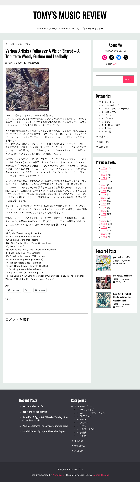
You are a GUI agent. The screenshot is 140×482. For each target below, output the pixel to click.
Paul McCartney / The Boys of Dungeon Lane (45, 425)
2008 (104, 227)
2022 (104, 181)
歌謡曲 (108, 128)
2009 (104, 224)
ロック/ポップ (112, 105)
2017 (103, 197)
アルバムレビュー (108, 102)
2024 (104, 174)
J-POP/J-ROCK (112, 125)
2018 (103, 194)
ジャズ (108, 115)
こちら (116, 63)
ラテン (108, 121)
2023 (104, 178)
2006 (104, 233)
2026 (104, 168)
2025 (104, 171)
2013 (103, 210)
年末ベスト (104, 136)
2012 (103, 214)
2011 (103, 217)
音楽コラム (104, 141)
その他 (108, 131)
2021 (103, 184)
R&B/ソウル (110, 111)
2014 (103, 207)
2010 (103, 220)
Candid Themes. (101, 475)
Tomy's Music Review (70, 14)
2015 (103, 204)
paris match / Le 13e (121, 257)
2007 (104, 230)
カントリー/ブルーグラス (17, 44)
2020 (104, 188)
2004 (104, 237)
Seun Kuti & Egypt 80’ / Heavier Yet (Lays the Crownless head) (122, 297)
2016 (103, 201)
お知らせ (103, 146)
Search (128, 79)
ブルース (109, 118)
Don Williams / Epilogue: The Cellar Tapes (43, 431)
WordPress (58, 475)
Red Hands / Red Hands (122, 275)
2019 (103, 191)
